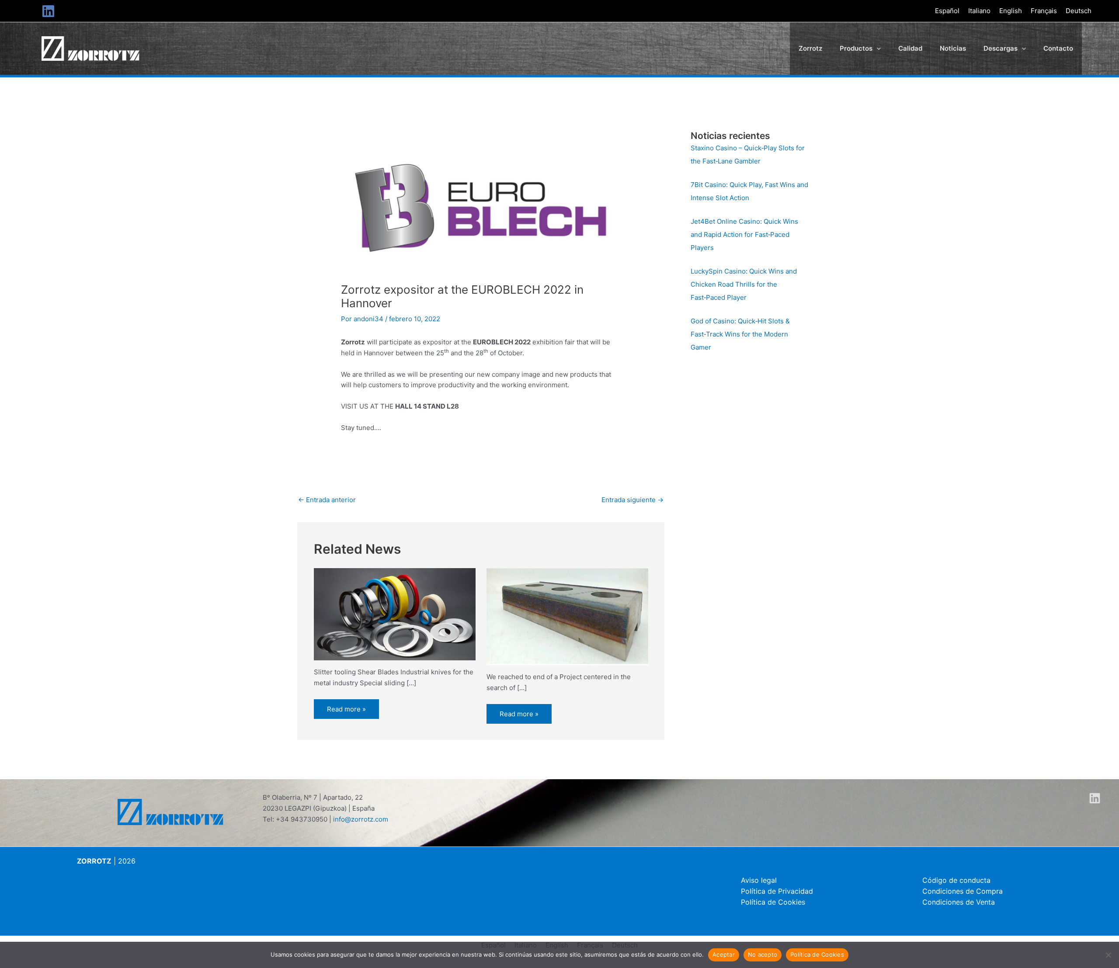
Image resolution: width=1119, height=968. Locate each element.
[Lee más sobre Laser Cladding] (567, 616)
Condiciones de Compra (962, 891)
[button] (876, 48)
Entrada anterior (327, 500)
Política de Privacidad (777, 891)
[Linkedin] (48, 11)
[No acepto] (1108, 955)
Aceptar (723, 954)
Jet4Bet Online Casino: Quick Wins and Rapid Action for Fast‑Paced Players (744, 234)
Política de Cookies (773, 902)
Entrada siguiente (632, 500)
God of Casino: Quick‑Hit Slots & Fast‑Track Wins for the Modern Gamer (740, 334)
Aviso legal (759, 880)
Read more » (346, 709)
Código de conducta (956, 880)
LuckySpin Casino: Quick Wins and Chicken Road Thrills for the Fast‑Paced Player (744, 284)
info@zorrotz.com (360, 819)
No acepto (762, 954)
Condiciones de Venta (958, 902)
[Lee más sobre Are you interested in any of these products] (395, 614)
